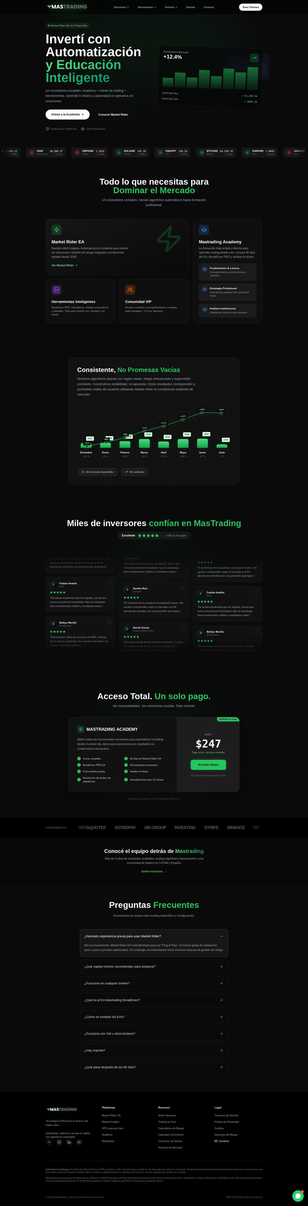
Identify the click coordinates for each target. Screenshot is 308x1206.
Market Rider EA (111, 1115)
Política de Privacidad (227, 1121)
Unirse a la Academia (65, 114)
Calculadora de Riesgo (171, 1128)
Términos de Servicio (226, 1115)
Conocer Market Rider (113, 114)
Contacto (209, 7)
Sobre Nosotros (167, 1115)
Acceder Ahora (208, 764)
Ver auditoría (136, 471)
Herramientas (145, 7)
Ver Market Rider (63, 265)
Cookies (219, 1128)
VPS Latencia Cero (112, 1128)
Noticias (190, 7)
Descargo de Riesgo (226, 1134)
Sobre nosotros (154, 871)
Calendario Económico (171, 1134)
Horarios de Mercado (170, 1147)
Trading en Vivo (167, 1121)
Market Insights (110, 1121)
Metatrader (108, 1141)
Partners (169, 7)
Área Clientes (251, 7)
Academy (107, 1134)
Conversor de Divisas (170, 1141)
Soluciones (120, 7)
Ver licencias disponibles (99, 471)
